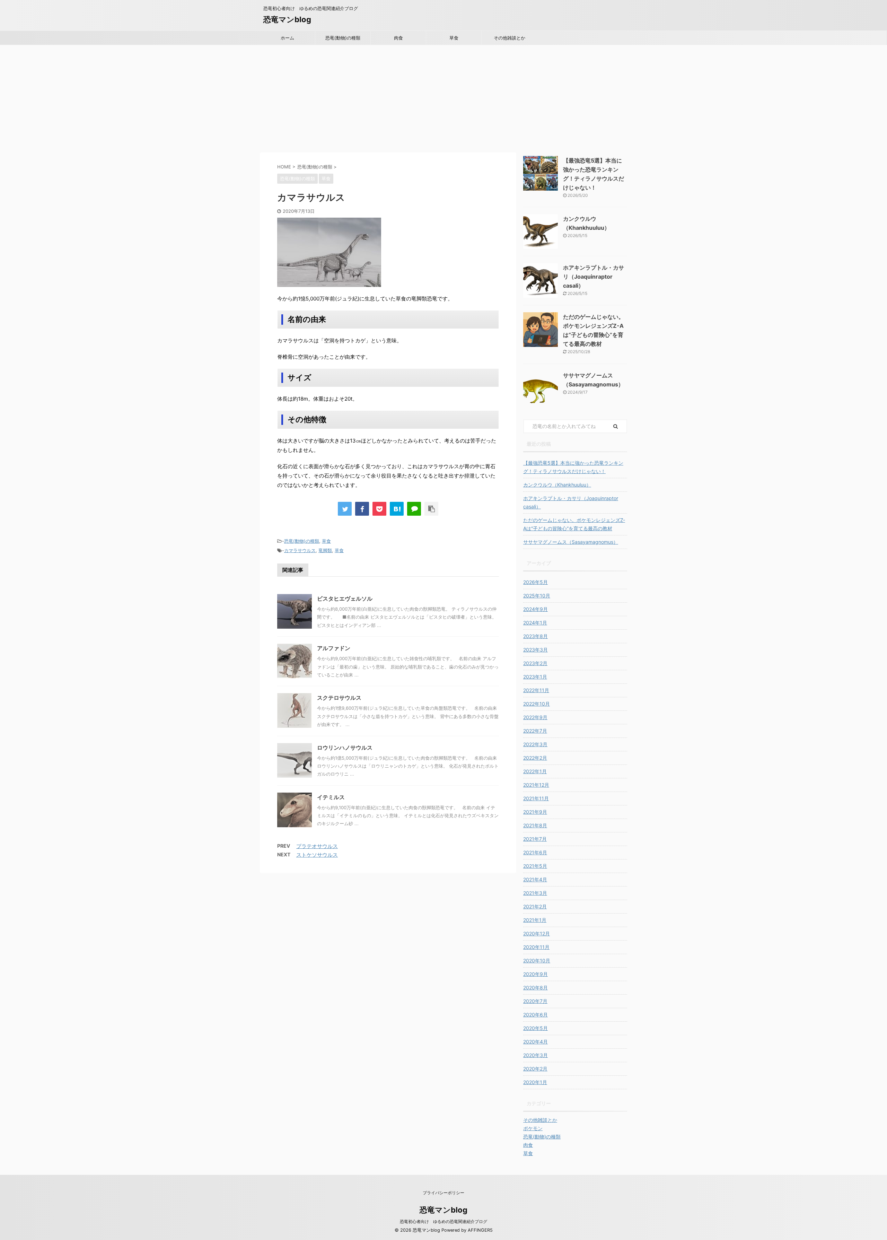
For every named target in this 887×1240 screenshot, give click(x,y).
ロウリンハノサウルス (344, 747)
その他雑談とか (509, 38)
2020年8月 (535, 987)
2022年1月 (535, 771)
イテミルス (331, 797)
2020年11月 (536, 947)
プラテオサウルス (317, 846)
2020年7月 (535, 1001)
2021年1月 (534, 920)
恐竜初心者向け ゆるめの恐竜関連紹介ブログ (443, 1221)
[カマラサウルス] (397, 509)
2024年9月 (535, 609)
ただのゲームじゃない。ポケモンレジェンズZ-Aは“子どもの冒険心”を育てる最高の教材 (574, 524)
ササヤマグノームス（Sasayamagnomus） (570, 542)
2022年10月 (536, 704)
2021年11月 (536, 798)
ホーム (287, 38)
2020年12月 (536, 933)
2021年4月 (535, 879)
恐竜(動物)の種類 (342, 38)
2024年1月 (535, 623)
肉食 (398, 38)
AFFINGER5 (480, 1230)
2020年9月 (535, 974)
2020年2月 (535, 1069)
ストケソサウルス (317, 855)
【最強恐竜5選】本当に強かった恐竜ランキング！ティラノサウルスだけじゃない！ (573, 467)
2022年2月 (535, 758)
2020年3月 (535, 1055)
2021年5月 (535, 866)
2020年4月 (535, 1042)
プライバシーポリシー (443, 1192)
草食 (453, 38)
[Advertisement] (443, 97)
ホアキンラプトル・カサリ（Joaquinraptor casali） (593, 276)
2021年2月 (535, 906)
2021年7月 (535, 839)
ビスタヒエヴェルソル (344, 598)
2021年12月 (536, 785)
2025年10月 (536, 596)
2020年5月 (535, 1028)
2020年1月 (535, 1082)
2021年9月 (535, 812)
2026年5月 (535, 582)
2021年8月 (535, 825)
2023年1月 (535, 677)
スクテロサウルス (339, 697)
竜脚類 (325, 550)
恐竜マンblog (287, 19)
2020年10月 (536, 960)
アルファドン (333, 648)
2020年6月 (535, 1015)
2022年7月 (535, 731)
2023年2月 (535, 663)
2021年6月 (535, 852)
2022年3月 (535, 744)
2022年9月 (535, 717)
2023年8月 (535, 636)
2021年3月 (535, 893)
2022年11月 (536, 690)
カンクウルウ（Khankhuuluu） (557, 485)
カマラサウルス (300, 550)
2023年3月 (535, 650)
